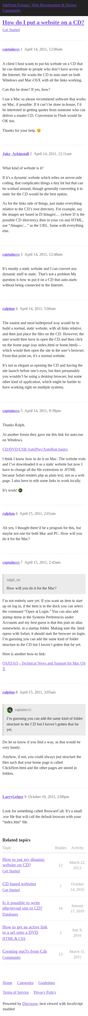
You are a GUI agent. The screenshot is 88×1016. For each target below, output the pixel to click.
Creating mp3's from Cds (24, 951)
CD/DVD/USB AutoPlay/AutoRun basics (35, 449)
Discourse (30, 1004)
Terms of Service (16, 992)
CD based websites (19, 883)
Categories (25, 983)
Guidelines (46, 983)
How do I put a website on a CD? (43, 22)
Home (7, 983)
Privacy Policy (45, 992)
